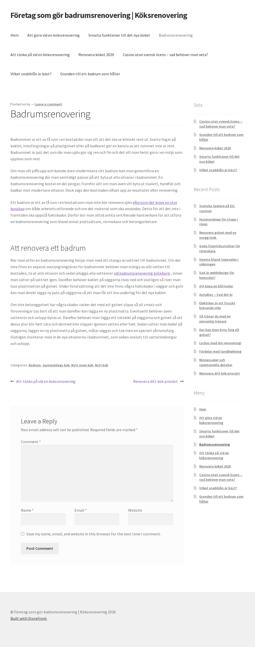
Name (27, 510)
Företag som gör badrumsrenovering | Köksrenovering (98, 15)
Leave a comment (48, 104)
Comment (31, 441)
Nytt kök (101, 365)
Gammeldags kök (56, 365)
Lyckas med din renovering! (220, 343)
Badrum (35, 365)
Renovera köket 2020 (96, 54)
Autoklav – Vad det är (216, 294)
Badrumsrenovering (176, 35)
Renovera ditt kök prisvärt (155, 382)
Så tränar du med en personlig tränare (215, 319)
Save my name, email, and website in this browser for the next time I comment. (93, 533)
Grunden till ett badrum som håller (90, 73)
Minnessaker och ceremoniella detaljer (215, 362)
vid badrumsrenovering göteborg (142, 273)
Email (80, 510)
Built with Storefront (28, 618)
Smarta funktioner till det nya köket (119, 35)
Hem (14, 35)
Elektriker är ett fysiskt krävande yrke (217, 305)
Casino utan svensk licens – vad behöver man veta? (165, 54)
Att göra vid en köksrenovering (53, 35)
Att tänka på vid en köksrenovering (40, 54)
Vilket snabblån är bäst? (31, 73)
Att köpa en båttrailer (216, 286)
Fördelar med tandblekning (220, 351)
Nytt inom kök (82, 365)
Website (135, 510)
